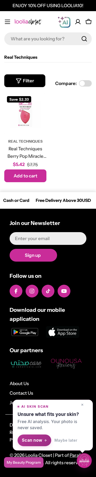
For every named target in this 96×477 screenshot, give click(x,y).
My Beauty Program (24, 462)
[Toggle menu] (7, 22)
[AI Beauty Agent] (64, 21)
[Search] (84, 39)
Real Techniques (25, 141)
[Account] (78, 22)
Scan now (32, 440)
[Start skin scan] (84, 460)
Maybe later (65, 440)
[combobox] (48, 38)
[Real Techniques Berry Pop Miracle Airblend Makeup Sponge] (25, 114)
